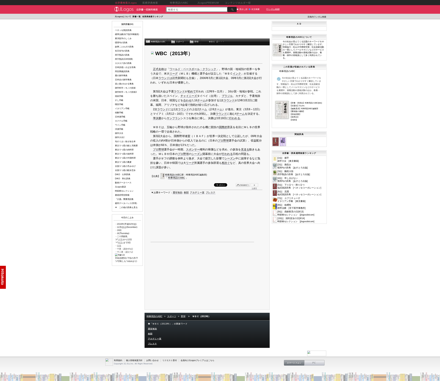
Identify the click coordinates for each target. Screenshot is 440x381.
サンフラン (173, 118)
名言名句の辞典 (122, 51)
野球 (183, 316)
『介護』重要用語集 (124, 199)
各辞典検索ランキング (152, 16)
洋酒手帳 (119, 129)
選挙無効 (177, 192)
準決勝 (157, 118)
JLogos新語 (120, 187)
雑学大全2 (119, 137)
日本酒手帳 (120, 117)
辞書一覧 (137, 16)
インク (237, 73)
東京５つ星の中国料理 (125, 158)
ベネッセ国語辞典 (123, 30)
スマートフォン (294, 363)
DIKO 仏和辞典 (122, 174)
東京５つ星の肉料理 (124, 150)
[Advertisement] (229, 17)
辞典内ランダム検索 (317, 17)
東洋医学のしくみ (123, 38)
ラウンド (163, 78)
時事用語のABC (173, 174)
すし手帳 (119, 100)
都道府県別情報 (122, 195)
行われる (234, 118)
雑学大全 (119, 133)
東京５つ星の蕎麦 (123, 162)
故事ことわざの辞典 (124, 47)
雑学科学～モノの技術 (125, 88)
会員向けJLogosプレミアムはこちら (197, 360)
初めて (192, 91)
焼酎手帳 (119, 112)
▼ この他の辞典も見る (126, 207)
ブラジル (227, 95)
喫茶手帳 (119, 104)
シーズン (196, 153)
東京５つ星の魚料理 (124, 154)
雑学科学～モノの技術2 (126, 92)
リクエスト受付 (169, 360)
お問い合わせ (152, 360)
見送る (245, 149)
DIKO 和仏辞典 (122, 178)
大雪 (120, 239)
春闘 (186, 192)
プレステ (210, 192)
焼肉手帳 (119, 96)
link (320, 103)
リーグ (173, 73)
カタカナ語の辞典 (123, 63)
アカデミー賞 (197, 192)
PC (314, 363)
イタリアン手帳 (122, 108)
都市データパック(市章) (126, 203)
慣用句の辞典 (121, 42)
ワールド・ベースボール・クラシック (192, 69)
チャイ (184, 95)
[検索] (232, 9)
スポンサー (193, 149)
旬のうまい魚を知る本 (125, 141)
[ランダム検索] (273, 9)
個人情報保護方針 (134, 360)
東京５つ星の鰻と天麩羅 (126, 145)
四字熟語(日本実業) (124, 59)
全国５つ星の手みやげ (125, 166)
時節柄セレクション (124, 191)
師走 (124, 227)
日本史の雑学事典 (123, 79)
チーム (201, 100)
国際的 (223, 127)
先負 (119, 245)
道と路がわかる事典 (124, 84)
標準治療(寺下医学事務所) (127, 34)
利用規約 (118, 360)
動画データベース (123, 182)
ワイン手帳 (120, 125)
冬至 (120, 242)
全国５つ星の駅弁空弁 (125, 170)
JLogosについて (123, 16)
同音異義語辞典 (122, 71)
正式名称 (158, 69)
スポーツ (171, 316)
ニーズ (193, 95)
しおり (254, 188)
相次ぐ (226, 162)
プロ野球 (223, 140)
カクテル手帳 (121, 121)
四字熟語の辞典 (122, 55)
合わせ (187, 100)
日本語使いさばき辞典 (125, 67)
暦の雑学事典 (121, 75)
